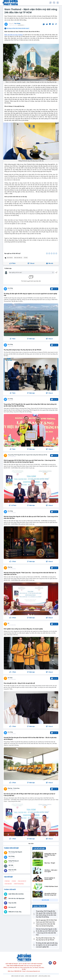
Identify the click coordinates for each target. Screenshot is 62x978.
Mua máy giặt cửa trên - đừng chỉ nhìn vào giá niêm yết (19, 683)
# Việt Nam (7, 881)
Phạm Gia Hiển (12, 869)
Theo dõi (54, 288)
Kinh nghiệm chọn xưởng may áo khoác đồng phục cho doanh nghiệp (23, 629)
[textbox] (30, 272)
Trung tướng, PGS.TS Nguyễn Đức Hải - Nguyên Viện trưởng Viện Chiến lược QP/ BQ (27, 454)
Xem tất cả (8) (45, 900)
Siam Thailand (9, 257)
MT (8, 623)
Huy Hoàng (17, 23)
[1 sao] (47, 253)
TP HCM (25, 257)
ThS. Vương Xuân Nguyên (15, 852)
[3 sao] (52, 253)
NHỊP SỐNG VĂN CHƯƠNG (16, 894)
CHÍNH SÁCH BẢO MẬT (31, 976)
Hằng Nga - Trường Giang (13, 788)
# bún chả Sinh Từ (22, 881)
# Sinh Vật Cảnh (8, 883)
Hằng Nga (10, 567)
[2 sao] (49, 253)
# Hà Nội (14, 881)
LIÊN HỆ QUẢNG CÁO (44, 976)
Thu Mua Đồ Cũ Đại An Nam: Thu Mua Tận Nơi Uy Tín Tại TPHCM (22, 350)
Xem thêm (31, 843)
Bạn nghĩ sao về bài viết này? (12, 253)
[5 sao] (56, 253)
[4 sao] (54, 253)
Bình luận (9, 268)
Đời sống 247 (12, 907)
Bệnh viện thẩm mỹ (18, 257)
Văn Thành (10, 677)
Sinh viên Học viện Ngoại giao (16, 898)
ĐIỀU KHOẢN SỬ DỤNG (17, 976)
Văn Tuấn (10, 865)
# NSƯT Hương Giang (18, 883)
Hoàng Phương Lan (13, 860)
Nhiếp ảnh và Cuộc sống (14, 911)
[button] (49, 338)
